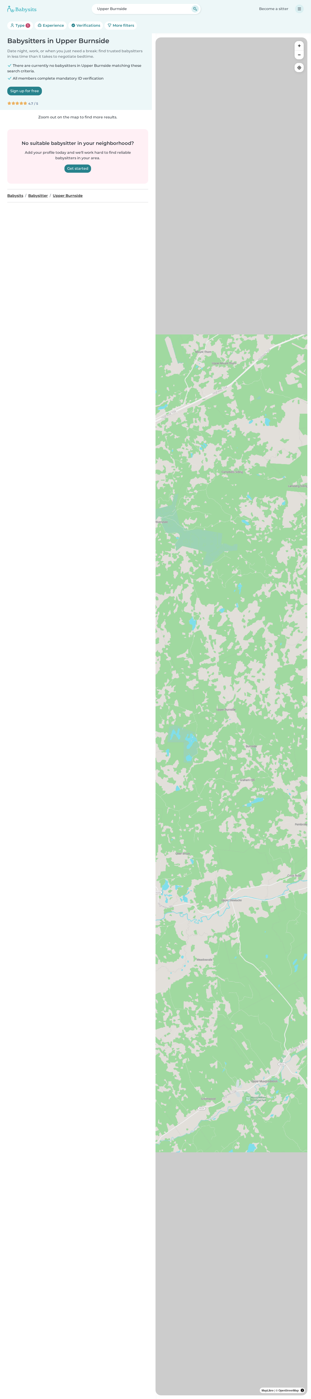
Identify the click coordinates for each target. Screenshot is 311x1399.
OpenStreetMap (288, 1390)
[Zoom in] (299, 45)
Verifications (88, 25)
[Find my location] (299, 67)
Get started (77, 168)
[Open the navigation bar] (299, 9)
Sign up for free (24, 91)
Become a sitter (273, 9)
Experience (53, 25)
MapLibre (268, 1390)
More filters (123, 25)
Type (21, 25)
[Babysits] (21, 9)
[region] (231, 716)
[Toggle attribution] (302, 1390)
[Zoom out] (299, 54)
